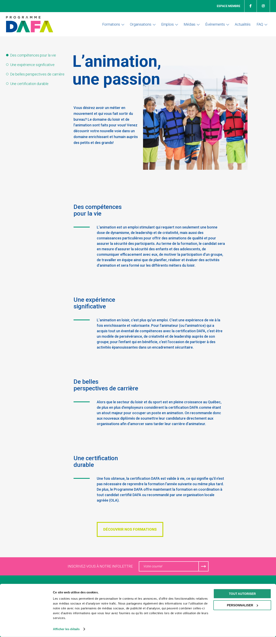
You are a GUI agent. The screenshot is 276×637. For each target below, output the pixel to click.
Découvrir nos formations (130, 529)
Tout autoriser (242, 593)
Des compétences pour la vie (33, 55)
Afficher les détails (66, 629)
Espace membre (228, 6)
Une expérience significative (32, 65)
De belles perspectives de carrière (37, 74)
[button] (113, 24)
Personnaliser (240, 605)
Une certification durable (29, 84)
